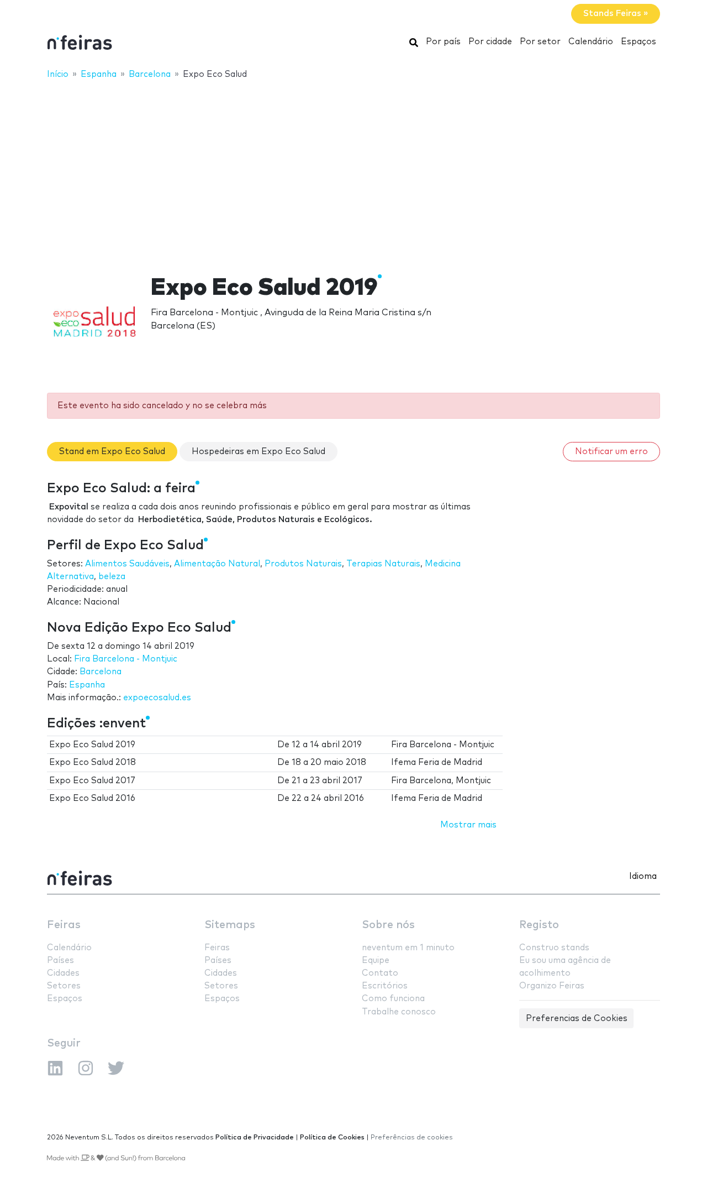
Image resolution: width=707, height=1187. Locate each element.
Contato (380, 973)
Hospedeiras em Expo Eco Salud (258, 451)
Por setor (540, 42)
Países (60, 960)
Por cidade (490, 42)
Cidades (63, 973)
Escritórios (385, 986)
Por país (443, 42)
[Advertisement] (353, 169)
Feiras (64, 925)
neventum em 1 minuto (408, 948)
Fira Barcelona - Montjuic (125, 659)
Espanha (87, 685)
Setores (64, 986)
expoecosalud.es (157, 698)
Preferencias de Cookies (576, 1018)
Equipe (375, 960)
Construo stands (554, 948)
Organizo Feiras (551, 986)
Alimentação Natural (217, 564)
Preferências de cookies (412, 1137)
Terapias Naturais (383, 564)
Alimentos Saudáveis (127, 564)
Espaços (638, 42)
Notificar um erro (611, 451)
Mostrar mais (468, 825)
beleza (111, 576)
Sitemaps (229, 925)
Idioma (643, 876)
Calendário (590, 42)
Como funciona (393, 999)
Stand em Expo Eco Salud (112, 451)
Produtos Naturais (303, 564)
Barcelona (101, 672)
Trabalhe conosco (399, 1012)
